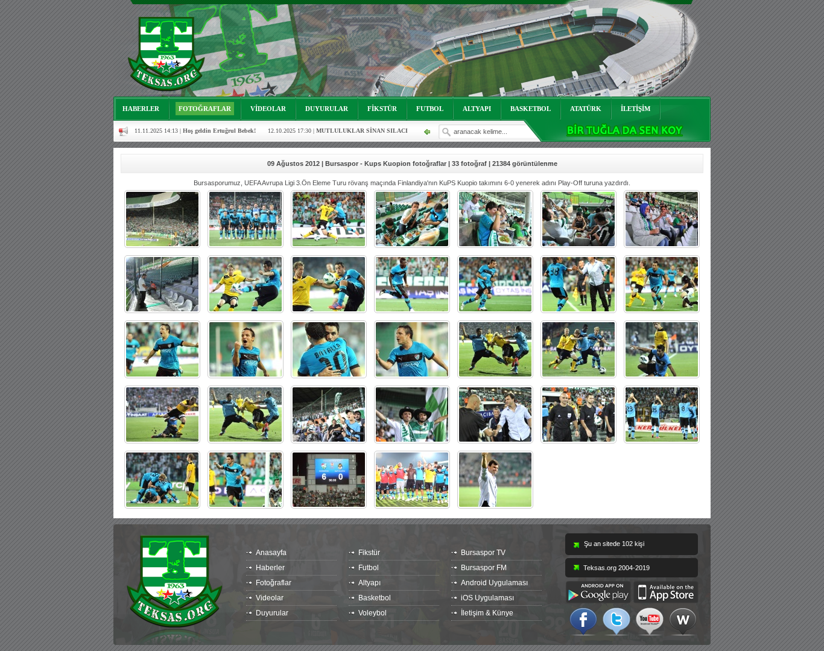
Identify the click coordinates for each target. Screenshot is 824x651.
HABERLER (140, 108)
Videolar (270, 598)
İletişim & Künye (487, 613)
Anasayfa (271, 552)
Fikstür (369, 552)
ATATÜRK (585, 108)
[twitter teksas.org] (616, 620)
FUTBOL (429, 108)
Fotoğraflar (273, 583)
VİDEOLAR (268, 108)
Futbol (368, 568)
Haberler (270, 568)
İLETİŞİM (635, 108)
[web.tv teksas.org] (683, 620)
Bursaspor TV (483, 552)
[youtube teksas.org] (649, 620)
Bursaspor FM (484, 568)
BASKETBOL (530, 108)
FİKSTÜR (382, 108)
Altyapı (369, 583)
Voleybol (372, 613)
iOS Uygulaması (487, 598)
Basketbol (374, 598)
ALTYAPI (477, 108)
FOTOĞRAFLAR (205, 108)
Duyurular (272, 613)
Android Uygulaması (494, 583)
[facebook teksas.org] (583, 620)
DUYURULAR (326, 108)
